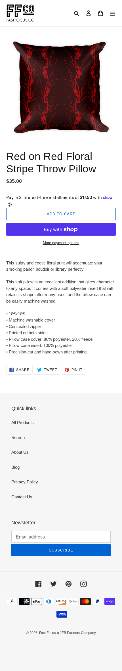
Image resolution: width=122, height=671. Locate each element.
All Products (22, 422)
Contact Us (21, 496)
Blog (15, 467)
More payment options (61, 243)
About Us (20, 452)
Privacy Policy (24, 481)
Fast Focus (47, 633)
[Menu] (112, 13)
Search (18, 437)
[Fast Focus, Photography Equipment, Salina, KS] (27, 645)
